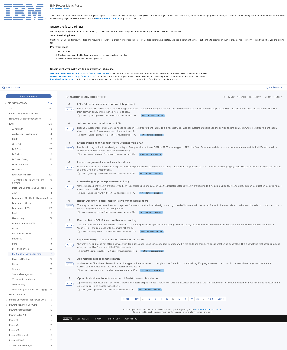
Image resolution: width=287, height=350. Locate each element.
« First (126, 299)
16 (173, 299)
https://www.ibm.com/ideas (96, 73)
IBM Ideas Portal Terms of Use (207, 309)
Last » (221, 299)
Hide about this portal (59, 9)
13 (155, 299)
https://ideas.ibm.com (85, 76)
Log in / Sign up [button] (273, 87)
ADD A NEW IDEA (29, 96)
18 (185, 299)
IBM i (102, 115)
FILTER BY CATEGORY (17, 103)
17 (179, 299)
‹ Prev (136, 299)
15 (167, 299)
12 (149, 299)
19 (191, 299)
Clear (50, 103)
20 (197, 299)
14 (161, 299)
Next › (211, 299)
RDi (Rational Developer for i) (119, 115)
